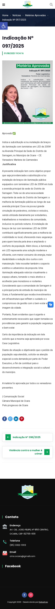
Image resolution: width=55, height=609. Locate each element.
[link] (4, 26)
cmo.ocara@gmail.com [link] (22, 556)
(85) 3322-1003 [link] (18, 545)
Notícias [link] (16, 15)
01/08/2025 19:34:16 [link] (13, 53)
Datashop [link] (43, 602)
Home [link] (5, 15)
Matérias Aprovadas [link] (35, 15)
